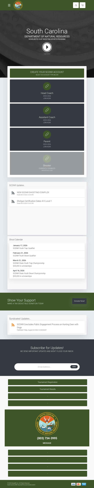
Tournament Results (48, 389)
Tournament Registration (47, 382)
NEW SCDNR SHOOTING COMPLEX (33, 192)
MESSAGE (47, 443)
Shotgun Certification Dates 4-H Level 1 (34, 201)
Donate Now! (79, 301)
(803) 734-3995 (47, 438)
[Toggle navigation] (9, 5)
